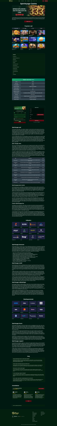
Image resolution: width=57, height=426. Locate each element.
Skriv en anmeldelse (41, 388)
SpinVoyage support (15, 71)
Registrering (14, 59)
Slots (40, 28)
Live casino (24, 28)
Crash (32, 28)
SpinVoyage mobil (15, 65)
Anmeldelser (14, 74)
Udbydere (14, 62)
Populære (15, 28)
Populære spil (14, 56)
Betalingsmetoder (15, 68)
